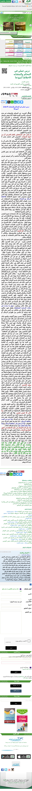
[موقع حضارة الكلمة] (18, 46)
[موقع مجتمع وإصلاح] (27, 46)
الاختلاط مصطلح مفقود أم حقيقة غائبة (21, 491)
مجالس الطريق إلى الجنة (17, 84)
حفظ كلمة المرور (24, 667)
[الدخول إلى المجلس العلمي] (20, 36)
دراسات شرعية (13, 61)
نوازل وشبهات (6, 61)
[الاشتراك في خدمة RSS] (27, 6)
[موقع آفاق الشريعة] (18, 42)
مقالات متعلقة (27, 85)
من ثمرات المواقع (21, 62)
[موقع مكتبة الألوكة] (9, 51)
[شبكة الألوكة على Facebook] (13, 1)
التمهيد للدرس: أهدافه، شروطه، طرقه (21, 513)
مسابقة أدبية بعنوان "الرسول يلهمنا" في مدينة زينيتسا (16, 742)
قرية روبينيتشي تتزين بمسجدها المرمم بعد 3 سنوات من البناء (16, 745)
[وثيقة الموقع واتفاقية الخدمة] (8, 6)
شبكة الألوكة (28, 65)
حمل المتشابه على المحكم (24, 505)
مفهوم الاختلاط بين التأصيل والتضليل (21, 488)
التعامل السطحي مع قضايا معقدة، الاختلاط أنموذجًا (18, 493)
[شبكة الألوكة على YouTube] (20, 1)
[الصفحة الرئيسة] (31, 6)
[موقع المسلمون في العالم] (27, 51)
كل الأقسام (27, 61)
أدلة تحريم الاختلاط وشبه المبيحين (22, 503)
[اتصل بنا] (29, 10)
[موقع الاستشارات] (9, 46)
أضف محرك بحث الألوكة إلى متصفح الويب (16, 782)
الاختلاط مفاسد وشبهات (25, 486)
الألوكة (4, 780)
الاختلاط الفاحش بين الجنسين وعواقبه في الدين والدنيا (17, 502)
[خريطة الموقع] (29, 6)
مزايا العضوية (21, 676)
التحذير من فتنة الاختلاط (25, 482)
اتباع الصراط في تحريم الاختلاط (23, 489)
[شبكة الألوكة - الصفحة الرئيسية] (24, 6)
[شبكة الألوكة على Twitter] (16, 1)
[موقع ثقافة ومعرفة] (9, 42)
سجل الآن (25, 678)
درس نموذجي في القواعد (25, 511)
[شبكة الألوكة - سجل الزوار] (18, 6)
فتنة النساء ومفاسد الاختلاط (24, 498)
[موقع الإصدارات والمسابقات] (18, 55)
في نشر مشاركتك (16, 685)
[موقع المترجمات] (9, 55)
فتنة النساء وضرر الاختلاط (24, 500)
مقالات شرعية (21, 61)
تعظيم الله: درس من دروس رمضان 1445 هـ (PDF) (18, 516)
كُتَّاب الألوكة (16, 734)
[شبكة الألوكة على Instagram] (23, 1)
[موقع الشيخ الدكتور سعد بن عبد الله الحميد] (16, 18)
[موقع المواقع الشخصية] (18, 51)
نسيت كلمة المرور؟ (27, 669)
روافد (26, 62)
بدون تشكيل (26, 98)
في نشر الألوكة (16, 690)
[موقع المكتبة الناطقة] (27, 55)
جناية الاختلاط (28, 484)
